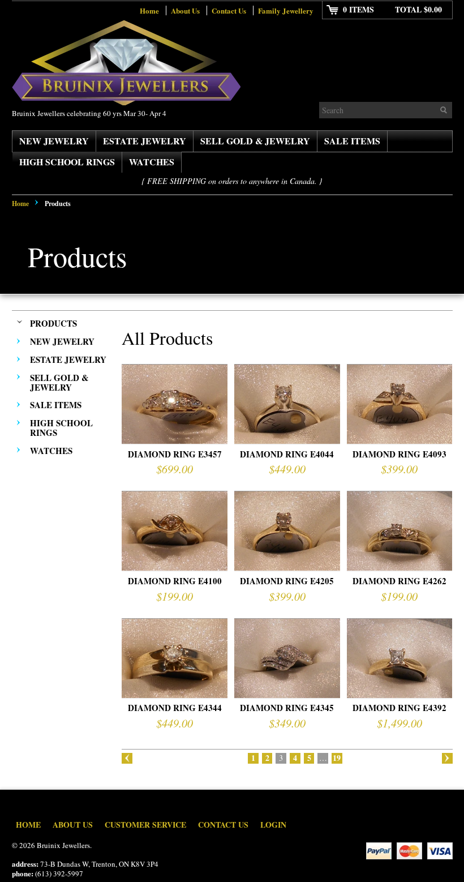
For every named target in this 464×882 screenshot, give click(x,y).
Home (149, 10)
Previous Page (127, 758)
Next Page (447, 758)
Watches (151, 161)
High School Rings (67, 161)
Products (53, 323)
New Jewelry (54, 140)
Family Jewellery (285, 10)
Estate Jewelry (144, 140)
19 (337, 758)
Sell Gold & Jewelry (255, 140)
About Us (185, 10)
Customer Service (145, 824)
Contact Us (229, 10)
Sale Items (352, 140)
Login (273, 824)
